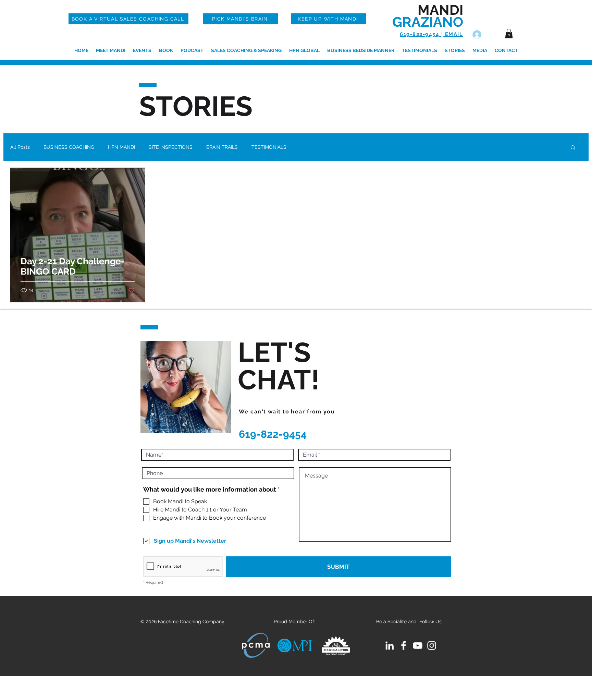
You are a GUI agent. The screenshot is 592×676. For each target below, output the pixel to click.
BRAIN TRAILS (222, 147)
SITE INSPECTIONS (171, 147)
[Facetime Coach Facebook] (403, 645)
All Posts (20, 147)
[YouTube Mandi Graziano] (417, 645)
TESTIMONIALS (268, 147)
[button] (509, 33)
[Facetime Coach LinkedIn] (389, 645)
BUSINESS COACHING (69, 147)
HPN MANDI (121, 147)
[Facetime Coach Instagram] (431, 645)
